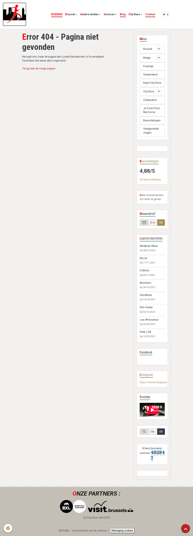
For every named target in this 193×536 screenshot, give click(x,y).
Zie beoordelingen (150, 179)
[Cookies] (8, 528)
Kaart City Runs (152, 82)
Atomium (145, 282)
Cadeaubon (150, 99)
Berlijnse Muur (149, 246)
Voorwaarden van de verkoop (89, 530)
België (147, 57)
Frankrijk (148, 66)
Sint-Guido (146, 307)
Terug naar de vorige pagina (38, 68)
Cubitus (144, 270)
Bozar (143, 258)
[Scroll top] (185, 528)
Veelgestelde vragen (151, 130)
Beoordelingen (152, 120)
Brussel (70, 14)
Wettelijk (64, 530)
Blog (123, 14)
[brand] (15, 14)
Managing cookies (122, 530)
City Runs (134, 14)
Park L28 (145, 332)
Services (109, 14)
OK (161, 222)
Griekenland (150, 74)
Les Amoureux (149, 319)
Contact (150, 14)
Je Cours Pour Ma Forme (151, 110)
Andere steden (89, 14)
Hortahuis (146, 295)
